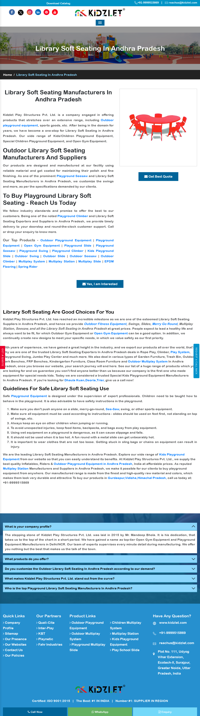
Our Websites (15, 644)
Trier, (101, 380)
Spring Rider (28, 266)
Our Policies (14, 655)
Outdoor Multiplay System (148, 361)
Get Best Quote (160, 176)
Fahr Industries (50, 644)
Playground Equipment (29, 396)
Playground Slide (77, 245)
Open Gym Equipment (42, 245)
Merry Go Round (164, 324)
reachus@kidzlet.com (183, 2)
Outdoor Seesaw (83, 256)
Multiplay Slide (89, 261)
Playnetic (45, 639)
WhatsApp (101, 711)
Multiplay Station (62, 261)
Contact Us (13, 650)
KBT (41, 633)
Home (7, 74)
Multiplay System (32, 261)
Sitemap (11, 633)
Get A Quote (2, 357)
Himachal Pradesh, (152, 478)
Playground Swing (33, 250)
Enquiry (166, 711)
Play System (180, 352)
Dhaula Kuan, (74, 380)
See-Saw (112, 409)
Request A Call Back (196, 360)
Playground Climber (72, 216)
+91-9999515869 (148, 2)
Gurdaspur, (116, 478)
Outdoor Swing (27, 256)
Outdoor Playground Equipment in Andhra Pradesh (93, 463)
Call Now (36, 711)
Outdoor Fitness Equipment (105, 324)
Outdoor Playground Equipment (65, 240)
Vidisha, (131, 478)
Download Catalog (58, 3)
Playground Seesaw (72, 176)
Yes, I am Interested (102, 284)
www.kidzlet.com (173, 623)
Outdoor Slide (54, 256)
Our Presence (15, 639)
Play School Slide (125, 650)
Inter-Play (46, 628)
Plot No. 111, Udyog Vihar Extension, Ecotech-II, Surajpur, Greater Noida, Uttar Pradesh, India (174, 662)
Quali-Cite (46, 623)
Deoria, (91, 380)
